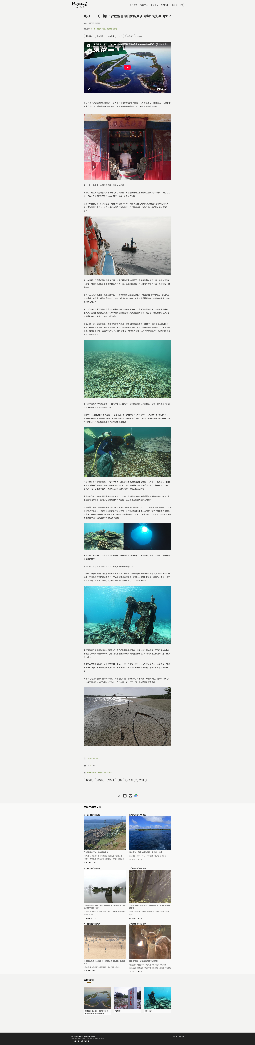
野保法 (161, 968)
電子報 (175, 5)
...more (139, 36)
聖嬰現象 (119, 856)
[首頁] (80, 4)
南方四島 (104, 856)
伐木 (162, 911)
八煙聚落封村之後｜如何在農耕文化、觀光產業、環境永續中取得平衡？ (104, 906)
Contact (78, 1041)
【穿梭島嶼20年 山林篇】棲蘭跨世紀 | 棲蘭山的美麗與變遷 (149, 906)
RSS (89, 1041)
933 (91, 765)
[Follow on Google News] (136, 795)
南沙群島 (158, 856)
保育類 (155, 968)
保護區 (95, 967)
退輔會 (144, 911)
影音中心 (144, 5)
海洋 (85, 24)
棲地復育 (133, 965)
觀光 (86, 914)
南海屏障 (111, 36)
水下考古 (130, 36)
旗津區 (96, 758)
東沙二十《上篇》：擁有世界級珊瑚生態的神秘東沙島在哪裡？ (96, 1012)
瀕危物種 (148, 968)
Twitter (85, 1041)
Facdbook (72, 1041)
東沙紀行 (148, 1011)
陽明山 (95, 911)
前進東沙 (118, 1011)
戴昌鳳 (111, 856)
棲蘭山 (137, 911)
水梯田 (115, 911)
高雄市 (90, 758)
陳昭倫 (115, 859)
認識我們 (165, 5)
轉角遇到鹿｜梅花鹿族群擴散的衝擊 (143, 961)
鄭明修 (121, 859)
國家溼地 (88, 967)
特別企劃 (133, 5)
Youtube (75, 1041)
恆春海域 (93, 859)
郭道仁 (104, 29)
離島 (164, 856)
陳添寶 (109, 29)
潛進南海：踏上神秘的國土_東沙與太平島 (145, 852)
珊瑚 (86, 859)
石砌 (109, 911)
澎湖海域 (96, 856)
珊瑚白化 (88, 856)
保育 (167, 911)
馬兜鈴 (163, 965)
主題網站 (155, 5)
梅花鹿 (148, 965)
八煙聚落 (88, 911)
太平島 (132, 856)
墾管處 (140, 968)
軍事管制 (142, 780)
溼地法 (118, 967)
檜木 (131, 911)
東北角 (108, 859)
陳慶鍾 (115, 29)
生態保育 (141, 965)
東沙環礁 (89, 36)
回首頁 (175, 1037)
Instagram (82, 1041)
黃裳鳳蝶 (156, 965)
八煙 (91, 914)
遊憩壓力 (122, 911)
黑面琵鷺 (102, 967)
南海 (143, 856)
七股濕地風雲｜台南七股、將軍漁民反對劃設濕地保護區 (104, 962)
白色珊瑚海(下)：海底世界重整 (96, 852)
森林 (131, 914)
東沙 (120, 36)
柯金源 (98, 29)
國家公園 (100, 36)
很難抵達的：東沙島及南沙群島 (99, 772)
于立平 (93, 29)
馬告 (157, 911)
